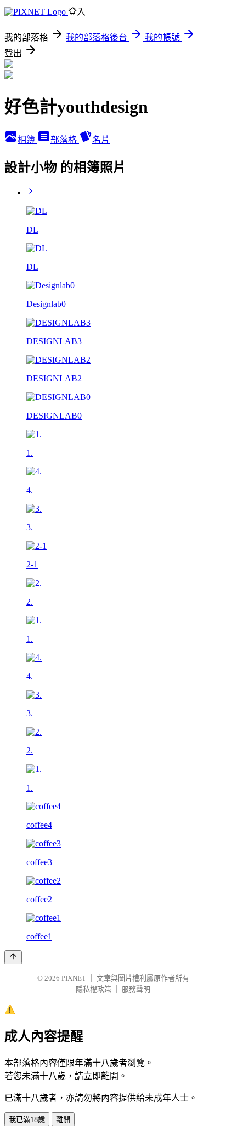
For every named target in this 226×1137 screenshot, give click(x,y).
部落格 (64, 139)
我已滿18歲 (27, 1120)
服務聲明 (136, 989)
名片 (101, 139)
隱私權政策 (93, 989)
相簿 (27, 139)
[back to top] (13, 957)
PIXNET (73, 978)
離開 (63, 1120)
